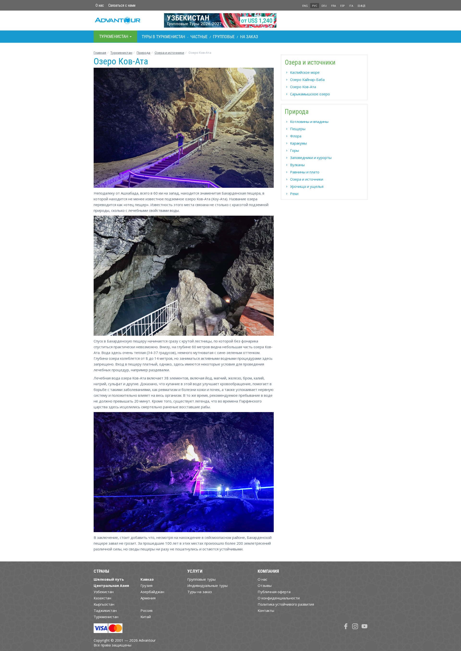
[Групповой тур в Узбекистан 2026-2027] (230, 20)
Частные (199, 36)
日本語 (361, 5)
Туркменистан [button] (114, 36)
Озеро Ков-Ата (303, 86)
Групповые (224, 36)
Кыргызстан (104, 604)
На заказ (249, 36)
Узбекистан (104, 591)
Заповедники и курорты (311, 157)
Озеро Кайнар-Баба (307, 79)
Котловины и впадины (309, 121)
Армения (148, 598)
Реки (294, 193)
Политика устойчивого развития (286, 604)
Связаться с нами (121, 5)
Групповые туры (201, 579)
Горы (294, 150)
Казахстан (102, 598)
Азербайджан (152, 591)
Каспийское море (305, 72)
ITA (351, 5)
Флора (295, 136)
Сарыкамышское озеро (310, 93)
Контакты (266, 610)
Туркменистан (121, 52)
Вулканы (297, 164)
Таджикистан (105, 610)
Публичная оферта (274, 591)
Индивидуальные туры (207, 585)
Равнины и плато (304, 172)
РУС (314, 5)
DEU (324, 5)
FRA (333, 5)
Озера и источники (169, 52)
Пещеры (297, 128)
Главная (100, 52)
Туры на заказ (199, 591)
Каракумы (298, 143)
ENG (305, 5)
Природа (143, 52)
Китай (145, 616)
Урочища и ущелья (306, 186)
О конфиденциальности (279, 598)
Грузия (146, 585)
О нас (100, 5)
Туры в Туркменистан (163, 36)
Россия (146, 610)
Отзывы (265, 585)
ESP (342, 5)
